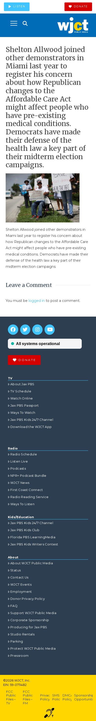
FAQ (13, 606)
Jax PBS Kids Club (24, 530)
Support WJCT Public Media (33, 613)
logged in (37, 300)
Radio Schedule (23, 454)
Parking (16, 641)
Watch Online (21, 398)
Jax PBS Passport (24, 405)
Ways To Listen (22, 504)
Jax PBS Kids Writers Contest (34, 544)
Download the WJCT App (31, 427)
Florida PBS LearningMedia (32, 537)
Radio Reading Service (29, 497)
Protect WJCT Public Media (33, 648)
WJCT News (19, 483)
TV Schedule (20, 391)
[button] (14, 23)
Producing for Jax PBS (28, 627)
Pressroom (19, 655)
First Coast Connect (26, 490)
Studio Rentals (22, 634)
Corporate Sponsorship (29, 620)
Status (15, 570)
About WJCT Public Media (31, 563)
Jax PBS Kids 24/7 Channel (31, 420)
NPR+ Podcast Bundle (28, 475)
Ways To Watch (22, 412)
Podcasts (18, 468)
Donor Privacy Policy (27, 599)
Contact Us (19, 577)
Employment (21, 591)
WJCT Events (21, 584)
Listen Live (19, 461)
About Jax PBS (22, 384)
